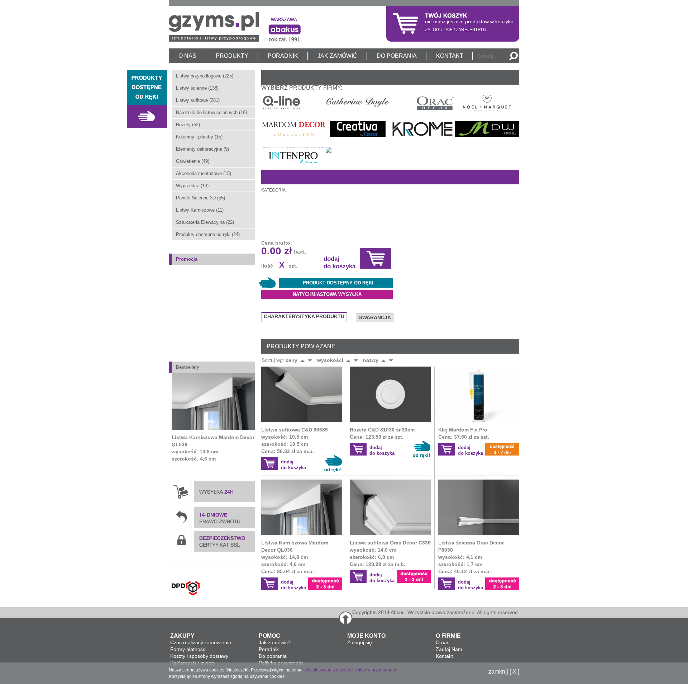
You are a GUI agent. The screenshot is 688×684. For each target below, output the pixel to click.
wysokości (330, 360)
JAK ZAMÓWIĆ (337, 56)
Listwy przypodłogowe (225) (204, 76)
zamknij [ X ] (503, 672)
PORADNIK (283, 56)
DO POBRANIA (397, 56)
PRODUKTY (232, 56)
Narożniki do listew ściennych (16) (211, 112)
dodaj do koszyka (339, 262)
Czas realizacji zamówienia (200, 642)
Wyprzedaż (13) (192, 185)
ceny (291, 360)
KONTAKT (449, 56)
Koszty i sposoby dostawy (199, 656)
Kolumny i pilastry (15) (199, 137)
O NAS (187, 56)
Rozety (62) (188, 124)
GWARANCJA (374, 317)
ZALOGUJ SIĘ (439, 29)
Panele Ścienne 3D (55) (200, 198)
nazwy (370, 360)
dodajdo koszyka (293, 464)
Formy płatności (188, 649)
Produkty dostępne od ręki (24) (208, 234)
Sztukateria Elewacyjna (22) (205, 222)
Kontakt (444, 656)
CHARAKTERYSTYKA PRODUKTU (304, 316)
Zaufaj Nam (449, 649)
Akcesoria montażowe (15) (203, 173)
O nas (442, 642)
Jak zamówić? (275, 642)
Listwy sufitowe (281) (198, 100)
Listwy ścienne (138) (197, 88)
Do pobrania (273, 656)
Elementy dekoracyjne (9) (202, 149)
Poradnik (269, 649)
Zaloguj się (359, 642)
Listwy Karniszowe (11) (200, 210)
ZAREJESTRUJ (471, 29)
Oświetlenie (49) (192, 161)
